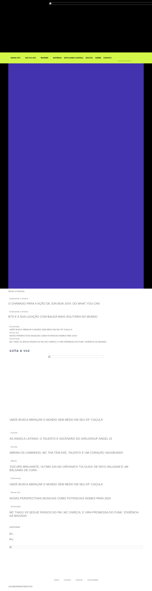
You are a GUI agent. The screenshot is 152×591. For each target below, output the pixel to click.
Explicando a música (19, 298)
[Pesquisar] (126, 58)
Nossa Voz (14, 332)
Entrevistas (14, 326)
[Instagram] (134, 58)
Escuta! (14, 432)
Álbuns (14, 461)
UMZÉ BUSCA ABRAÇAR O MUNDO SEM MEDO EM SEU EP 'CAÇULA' (56, 419)
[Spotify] (138, 58)
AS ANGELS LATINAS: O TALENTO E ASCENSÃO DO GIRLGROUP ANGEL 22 (61, 438)
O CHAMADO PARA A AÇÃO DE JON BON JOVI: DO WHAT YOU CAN (54, 303)
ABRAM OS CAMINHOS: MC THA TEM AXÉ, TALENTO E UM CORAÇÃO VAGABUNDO (66, 452)
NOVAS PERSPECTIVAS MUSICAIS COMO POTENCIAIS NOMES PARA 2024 (61, 498)
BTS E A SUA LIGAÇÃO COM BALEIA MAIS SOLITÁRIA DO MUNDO (53, 316)
